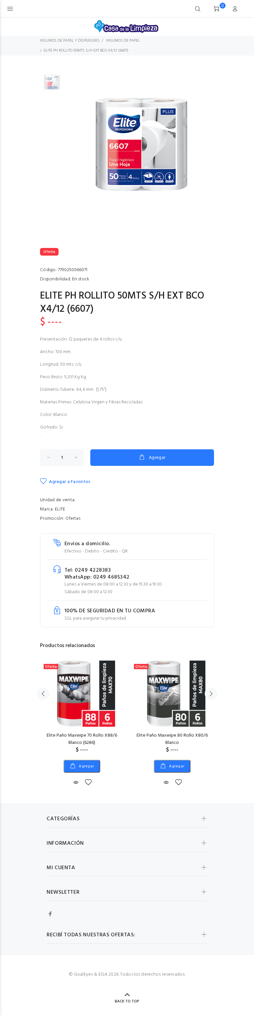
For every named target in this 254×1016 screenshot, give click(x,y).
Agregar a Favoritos (69, 482)
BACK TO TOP (127, 1001)
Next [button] (211, 693)
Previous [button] (43, 693)
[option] (52, 85)
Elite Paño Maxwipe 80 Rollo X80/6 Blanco (172, 739)
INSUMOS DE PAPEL (123, 40)
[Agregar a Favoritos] (88, 783)
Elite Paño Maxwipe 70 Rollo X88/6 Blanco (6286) (82, 739)
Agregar (157, 458)
